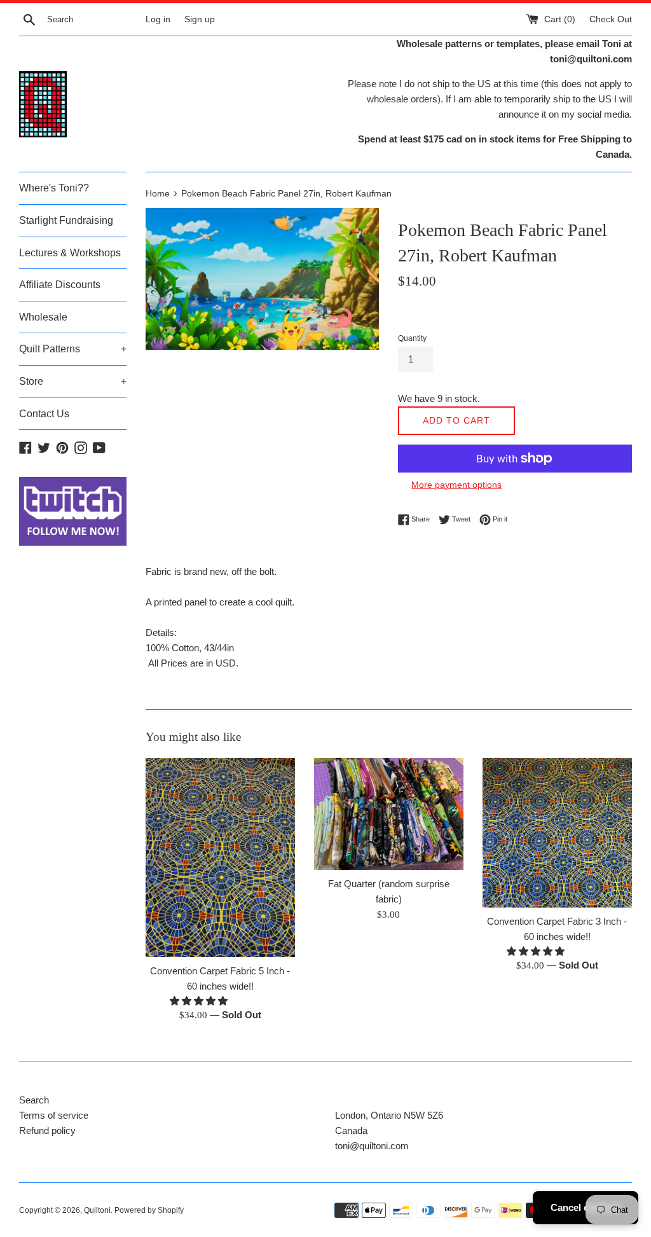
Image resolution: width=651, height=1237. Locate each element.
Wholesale (43, 317)
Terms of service (53, 1115)
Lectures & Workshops (70, 252)
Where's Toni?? (54, 188)
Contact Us (44, 413)
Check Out (610, 19)
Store (73, 381)
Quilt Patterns (73, 348)
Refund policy (47, 1130)
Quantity (412, 338)
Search (34, 1100)
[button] (200, 1000)
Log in (158, 19)
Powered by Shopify (149, 1210)
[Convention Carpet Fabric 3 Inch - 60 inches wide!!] (557, 833)
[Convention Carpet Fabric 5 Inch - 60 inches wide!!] (220, 857)
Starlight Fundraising (66, 220)
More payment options (456, 485)
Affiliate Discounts (59, 284)
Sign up (199, 19)
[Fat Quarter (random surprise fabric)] (388, 814)
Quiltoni (97, 1210)
